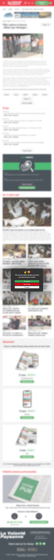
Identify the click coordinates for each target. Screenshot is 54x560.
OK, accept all (27, 281)
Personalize (27, 287)
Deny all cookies (27, 284)
